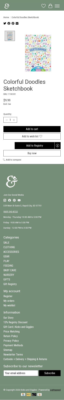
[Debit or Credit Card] (34, 394)
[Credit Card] (23, 394)
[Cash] (39, 394)
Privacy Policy (11, 340)
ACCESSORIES (11, 251)
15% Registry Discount (15, 322)
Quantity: (7, 114)
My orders (8, 300)
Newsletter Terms (13, 354)
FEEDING (8, 265)
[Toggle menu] (57, 6)
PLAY (6, 261)
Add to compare (13, 159)
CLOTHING (9, 247)
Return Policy (10, 336)
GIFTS (6, 279)
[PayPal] (28, 394)
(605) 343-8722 (10, 211)
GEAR (6, 256)
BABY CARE (9, 270)
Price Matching (11, 331)
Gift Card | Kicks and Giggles (18, 327)
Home (6, 17)
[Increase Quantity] (14, 120)
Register (7, 296)
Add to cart (32, 129)
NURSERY (8, 275)
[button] (38, 145)
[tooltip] (57, 145)
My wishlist (9, 305)
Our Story (8, 317)
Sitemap (7, 350)
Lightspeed (55, 390)
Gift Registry (10, 284)
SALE (6, 242)
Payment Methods (13, 345)
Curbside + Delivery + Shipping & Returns (25, 359)
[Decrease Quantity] (6, 120)
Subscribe (49, 373)
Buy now (32, 153)
